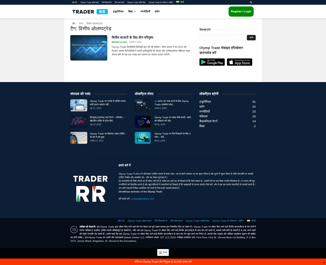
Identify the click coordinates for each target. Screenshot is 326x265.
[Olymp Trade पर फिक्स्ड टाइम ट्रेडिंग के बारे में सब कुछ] (78, 138)
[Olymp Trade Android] (212, 65)
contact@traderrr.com (142, 198)
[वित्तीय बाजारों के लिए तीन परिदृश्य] (88, 48)
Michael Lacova (119, 42)
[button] (251, 2)
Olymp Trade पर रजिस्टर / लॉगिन (161, 2)
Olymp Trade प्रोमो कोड (136, 2)
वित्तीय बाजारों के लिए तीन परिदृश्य (132, 37)
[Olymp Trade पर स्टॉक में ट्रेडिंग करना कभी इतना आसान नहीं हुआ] (78, 105)
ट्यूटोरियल (118, 11)
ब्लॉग (157, 11)
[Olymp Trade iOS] (239, 65)
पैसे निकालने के (107, 2)
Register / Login (241, 11)
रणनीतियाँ (145, 11)
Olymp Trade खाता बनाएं (89, 2)
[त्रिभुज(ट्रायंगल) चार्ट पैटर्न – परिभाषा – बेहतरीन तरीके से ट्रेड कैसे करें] (78, 121)
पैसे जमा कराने (119, 2)
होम (73, 23)
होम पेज (74, 2)
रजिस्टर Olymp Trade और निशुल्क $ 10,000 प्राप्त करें (163, 261)
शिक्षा (130, 11)
